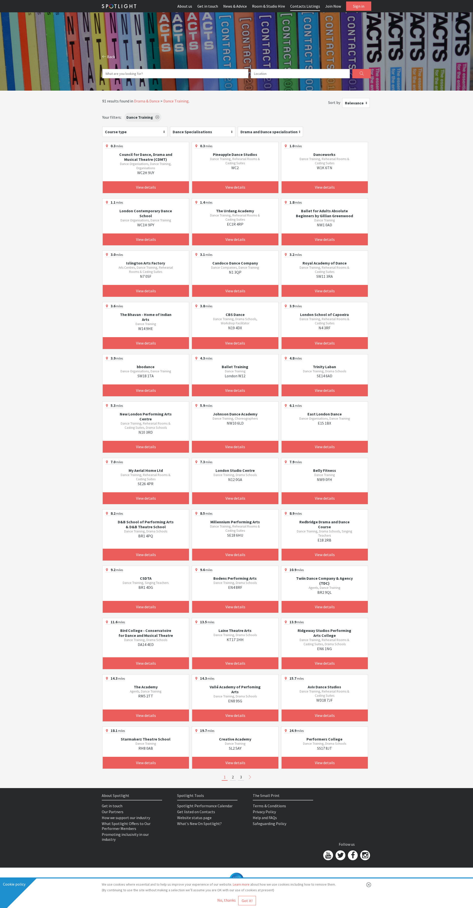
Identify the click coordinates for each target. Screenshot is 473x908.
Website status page (194, 817)
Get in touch (207, 6)
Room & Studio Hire (268, 6)
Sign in (358, 6)
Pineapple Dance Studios (235, 154)
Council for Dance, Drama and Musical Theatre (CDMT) (145, 157)
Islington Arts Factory (145, 263)
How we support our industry (126, 817)
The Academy (146, 686)
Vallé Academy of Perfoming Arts (235, 689)
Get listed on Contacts (196, 811)
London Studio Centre (235, 470)
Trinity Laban (324, 366)
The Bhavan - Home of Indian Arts (145, 317)
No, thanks (226, 900)
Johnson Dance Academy (235, 414)
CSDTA (146, 578)
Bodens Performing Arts (235, 578)
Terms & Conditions (269, 805)
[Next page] (250, 777)
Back (110, 56)
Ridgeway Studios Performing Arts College (324, 633)
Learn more (241, 884)
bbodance (145, 366)
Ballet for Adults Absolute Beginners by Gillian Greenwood (324, 213)
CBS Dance (235, 314)
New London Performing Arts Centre (146, 416)
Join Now (333, 6)
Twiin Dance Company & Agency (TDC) (324, 581)
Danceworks (324, 154)
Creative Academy (235, 739)
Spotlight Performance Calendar (205, 805)
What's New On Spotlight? (199, 823)
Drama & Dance (147, 101)
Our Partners (112, 811)
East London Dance (324, 414)
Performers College (324, 739)
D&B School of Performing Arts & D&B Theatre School (146, 524)
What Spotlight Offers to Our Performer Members (126, 826)
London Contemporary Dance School (145, 213)
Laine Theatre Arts (235, 630)
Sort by (334, 102)
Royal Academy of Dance (325, 263)
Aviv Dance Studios (324, 686)
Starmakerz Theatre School (145, 739)
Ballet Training (235, 366)
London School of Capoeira (324, 314)
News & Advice (235, 6)
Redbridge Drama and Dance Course (324, 524)
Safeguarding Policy (269, 823)
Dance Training (176, 101)
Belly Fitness (324, 470)
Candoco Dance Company (235, 263)
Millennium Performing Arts (235, 521)
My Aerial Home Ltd (146, 470)
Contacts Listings (305, 6)
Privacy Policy (264, 811)
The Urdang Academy (235, 210)
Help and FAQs (265, 817)
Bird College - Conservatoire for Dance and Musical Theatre (145, 633)
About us (184, 6)
